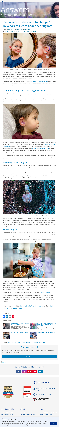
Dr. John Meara (21, 98)
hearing (27, 31)
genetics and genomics (21, 31)
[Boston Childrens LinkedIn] (40, 371)
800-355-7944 (47, 394)
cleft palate (7, 31)
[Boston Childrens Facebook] (18, 371)
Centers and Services (7, 414)
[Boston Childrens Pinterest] (34, 371)
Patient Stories (27, 29)
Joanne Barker (19, 29)
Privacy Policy (33, 425)
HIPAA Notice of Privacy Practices (48, 412)
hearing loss (23, 87)
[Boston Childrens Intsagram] (24, 371)
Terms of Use (44, 425)
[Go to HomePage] (29, 2)
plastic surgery (33, 31)
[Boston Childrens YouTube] (29, 371)
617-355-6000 (40, 394)
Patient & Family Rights (46, 414)
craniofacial (13, 31)
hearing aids (10, 169)
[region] (29, 422)
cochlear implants (45, 292)
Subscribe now (29, 356)
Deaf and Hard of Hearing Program (32, 306)
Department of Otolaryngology (40, 148)
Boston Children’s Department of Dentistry (42, 236)
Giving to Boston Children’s (28, 414)
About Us (23, 412)
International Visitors (7, 412)
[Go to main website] (41, 385)
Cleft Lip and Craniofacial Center (39, 81)
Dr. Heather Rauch (8, 167)
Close (54, 423)
